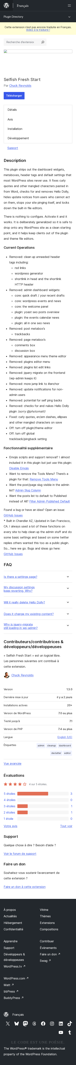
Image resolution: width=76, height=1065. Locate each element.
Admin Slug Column (28, 490)
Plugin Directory (13, 16)
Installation (15, 129)
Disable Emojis (19, 468)
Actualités (10, 916)
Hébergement (13, 923)
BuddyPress (14, 998)
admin (41, 745)
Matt (9, 985)
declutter (56, 753)
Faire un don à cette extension (25, 887)
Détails (12, 109)
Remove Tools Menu (44, 479)
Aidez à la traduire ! (38, 29)
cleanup (51, 745)
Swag (45, 961)
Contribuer (47, 941)
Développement (18, 138)
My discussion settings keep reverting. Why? (19, 589)
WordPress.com (16, 978)
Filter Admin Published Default (49, 501)
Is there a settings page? (20, 577)
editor (67, 753)
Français (18, 1014)
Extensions (47, 923)
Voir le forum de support (20, 853)
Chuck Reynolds (20, 85)
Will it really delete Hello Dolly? (24, 602)
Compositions (49, 929)
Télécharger (14, 95)
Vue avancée (12, 763)
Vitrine (44, 910)
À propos (10, 910)
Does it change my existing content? (29, 614)
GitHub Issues (13, 515)
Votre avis (10, 826)
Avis (10, 119)
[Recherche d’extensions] (42, 42)
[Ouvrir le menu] (70, 5)
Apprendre (11, 941)
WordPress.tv (15, 966)
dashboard (65, 745)
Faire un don (50, 954)
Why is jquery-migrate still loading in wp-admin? (21, 626)
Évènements (48, 948)
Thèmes (45, 916)
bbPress (11, 991)
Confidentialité (13, 929)
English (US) (65, 737)
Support (12, 148)
